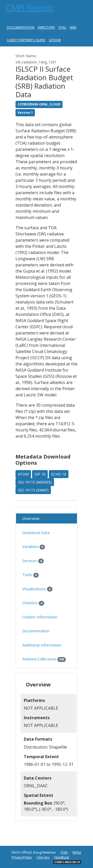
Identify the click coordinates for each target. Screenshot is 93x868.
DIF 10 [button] (39, 474)
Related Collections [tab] (43, 658)
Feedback (61, 857)
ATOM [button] (23, 474)
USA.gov (43, 857)
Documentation (20, 27)
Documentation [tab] (35, 630)
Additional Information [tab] (41, 645)
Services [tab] (32, 560)
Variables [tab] (32, 546)
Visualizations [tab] (36, 588)
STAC (62, 27)
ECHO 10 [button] (58, 474)
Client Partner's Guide (26, 40)
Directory (46, 27)
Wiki (73, 27)
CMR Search (29, 7)
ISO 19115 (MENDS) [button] (35, 482)
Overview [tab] (31, 518)
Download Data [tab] (36, 532)
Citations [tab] (32, 602)
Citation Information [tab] (39, 616)
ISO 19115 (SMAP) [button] (33, 490)
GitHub (55, 40)
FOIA (64, 852)
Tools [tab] (29, 574)
